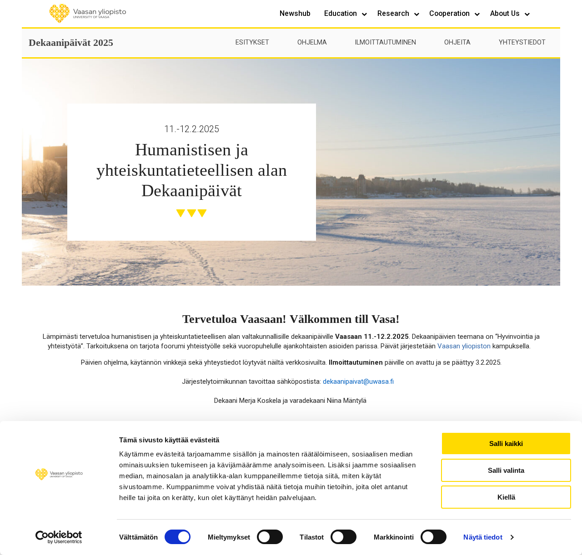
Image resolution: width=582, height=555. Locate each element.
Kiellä (506, 497)
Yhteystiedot (522, 42)
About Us (506, 13)
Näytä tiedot (482, 537)
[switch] (270, 537)
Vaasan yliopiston (464, 346)
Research (394, 13)
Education (341, 13)
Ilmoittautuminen (385, 42)
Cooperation (450, 13)
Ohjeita (457, 42)
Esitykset (252, 42)
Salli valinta (506, 470)
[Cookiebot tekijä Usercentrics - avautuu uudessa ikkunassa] (59, 537)
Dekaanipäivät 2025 (71, 42)
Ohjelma (312, 42)
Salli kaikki (506, 443)
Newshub (295, 13)
